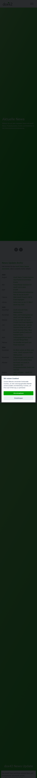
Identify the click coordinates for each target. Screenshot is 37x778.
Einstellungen (18, 398)
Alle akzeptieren (18, 393)
